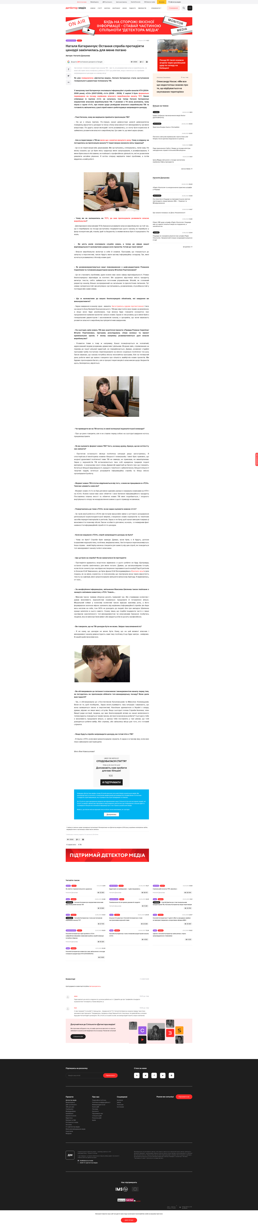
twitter (119, 1102)
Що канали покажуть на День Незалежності (169, 213)
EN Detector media (149, 2)
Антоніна (161, 2)
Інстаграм (120, 1107)
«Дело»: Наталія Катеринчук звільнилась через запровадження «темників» (169, 935)
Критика (107, 8)
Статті (100, 8)
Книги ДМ (95, 1107)
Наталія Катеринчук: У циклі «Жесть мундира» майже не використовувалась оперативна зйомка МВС (172, 919)
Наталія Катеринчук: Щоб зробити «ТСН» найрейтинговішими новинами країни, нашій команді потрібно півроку (85, 936)
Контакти (95, 1111)
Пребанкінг (69, 1109)
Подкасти (132, 8)
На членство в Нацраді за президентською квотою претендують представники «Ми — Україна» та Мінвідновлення (171, 201)
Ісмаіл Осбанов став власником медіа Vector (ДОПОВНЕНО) (169, 117)
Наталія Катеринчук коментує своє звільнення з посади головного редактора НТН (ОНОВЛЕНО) (85, 953)
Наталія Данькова (81, 55)
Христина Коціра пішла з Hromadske (166, 127)
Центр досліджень (121, 2)
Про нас (95, 1097)
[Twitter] (68, 76)
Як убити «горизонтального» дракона (79, 889)
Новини (92, 8)
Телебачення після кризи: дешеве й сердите (124, 902)
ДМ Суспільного (107, 2)
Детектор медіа (81, 2)
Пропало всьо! (137, 571)
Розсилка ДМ (96, 1118)
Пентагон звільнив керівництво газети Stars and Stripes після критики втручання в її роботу (170, 138)
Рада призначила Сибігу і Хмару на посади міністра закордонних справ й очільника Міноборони (171, 149)
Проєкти (69, 1097)
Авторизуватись (95, 986)
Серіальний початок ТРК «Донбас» (165, 889)
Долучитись (111, 814)
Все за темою (185, 169)
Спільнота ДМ (78, 1036)
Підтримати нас (97, 1113)
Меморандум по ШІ (98, 1105)
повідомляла (87, 78)
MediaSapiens (95, 2)
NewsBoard (69, 1113)
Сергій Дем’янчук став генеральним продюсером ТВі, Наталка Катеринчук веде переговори (172, 903)
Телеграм (120, 1105)
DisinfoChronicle (135, 2)
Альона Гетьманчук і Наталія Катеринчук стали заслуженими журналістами (125, 919)
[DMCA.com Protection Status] (121, 1201)
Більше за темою (160, 106)
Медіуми (69, 1133)
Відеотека (69, 1118)
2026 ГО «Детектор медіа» (89, 1163)
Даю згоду (129, 1220)
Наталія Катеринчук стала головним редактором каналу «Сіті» (129, 935)
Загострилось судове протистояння (127, 306)
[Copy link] (68, 82)
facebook (120, 1100)
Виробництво (114, 899)
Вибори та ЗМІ (71, 1120)
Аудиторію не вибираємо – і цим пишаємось (124, 889)
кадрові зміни (72, 844)
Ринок (125, 8)
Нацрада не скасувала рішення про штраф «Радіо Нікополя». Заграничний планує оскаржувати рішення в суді (172, 238)
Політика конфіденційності (101, 1102)
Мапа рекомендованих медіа (75, 1129)
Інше (68, 899)
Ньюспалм (69, 1131)
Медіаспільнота (71, 40)
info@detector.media (86, 1160)
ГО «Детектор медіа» (174, 2)
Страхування (173, 8)
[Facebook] (68, 69)
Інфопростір (142, 8)
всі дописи (186, 247)
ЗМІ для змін (70, 1107)
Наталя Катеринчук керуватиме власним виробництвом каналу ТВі (84, 903)
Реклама (95, 1109)
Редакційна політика (99, 1100)
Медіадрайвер (71, 1111)
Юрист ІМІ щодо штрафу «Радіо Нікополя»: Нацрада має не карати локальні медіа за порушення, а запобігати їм (172, 224)
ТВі (80, 844)
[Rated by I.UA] (137, 1201)
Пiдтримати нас (184, 1097)
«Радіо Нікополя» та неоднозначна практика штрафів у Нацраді (172, 188)
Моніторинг (116, 8)
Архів (94, 1120)
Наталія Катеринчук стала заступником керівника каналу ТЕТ (84, 919)
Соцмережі (122, 1097)
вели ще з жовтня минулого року (115, 140)
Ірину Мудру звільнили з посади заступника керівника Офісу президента (169, 161)
